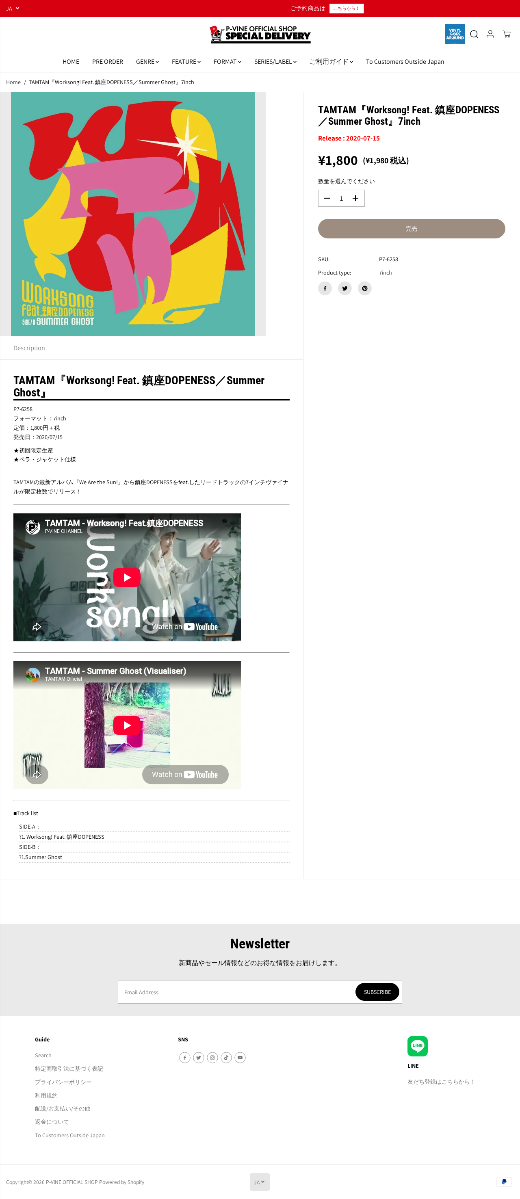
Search (43, 1055)
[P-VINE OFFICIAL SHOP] (260, 34)
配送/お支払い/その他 (62, 1108)
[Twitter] (345, 288)
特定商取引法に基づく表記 (69, 1068)
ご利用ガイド (330, 61)
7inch (385, 272)
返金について (52, 1121)
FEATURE (184, 61)
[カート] (506, 34)
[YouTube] (240, 1058)
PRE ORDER (107, 61)
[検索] (474, 34)
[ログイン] (490, 34)
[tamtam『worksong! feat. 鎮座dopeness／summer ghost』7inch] (133, 214)
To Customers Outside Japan (405, 61)
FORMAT (226, 61)
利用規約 (46, 1095)
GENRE (146, 61)
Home (13, 82)
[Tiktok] (226, 1058)
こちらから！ (290, 8)
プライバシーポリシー (63, 1082)
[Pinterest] (365, 288)
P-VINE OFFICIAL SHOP (72, 1182)
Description (29, 347)
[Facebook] (325, 288)
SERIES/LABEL (273, 61)
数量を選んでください (346, 181)
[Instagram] (212, 1058)
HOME (71, 61)
